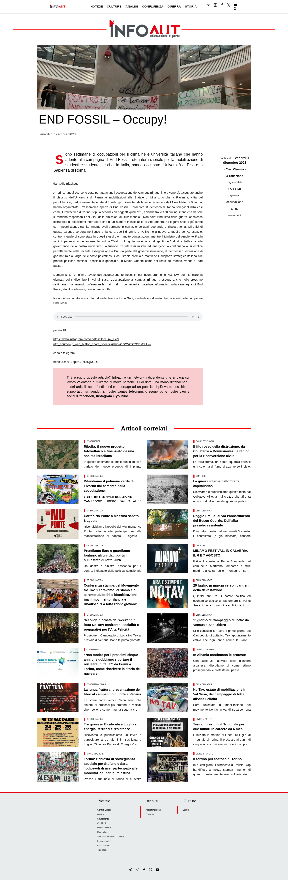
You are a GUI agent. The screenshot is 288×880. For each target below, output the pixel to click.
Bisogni (100, 814)
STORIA (191, 6)
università (234, 215)
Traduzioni (102, 850)
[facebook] (222, 5)
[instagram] (215, 5)
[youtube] (235, 5)
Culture (200, 545)
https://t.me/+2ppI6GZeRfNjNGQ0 (75, 362)
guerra (234, 195)
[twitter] (228, 5)
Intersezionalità (104, 841)
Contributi (202, 476)
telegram (136, 391)
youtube (122, 396)
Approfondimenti (153, 810)
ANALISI (132, 6)
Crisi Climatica (236, 169)
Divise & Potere (204, 719)
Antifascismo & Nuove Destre (110, 836)
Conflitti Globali (205, 441)
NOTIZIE (96, 6)
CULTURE (114, 6)
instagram (104, 396)
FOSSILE (234, 188)
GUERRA (174, 6)
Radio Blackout (68, 183)
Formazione (102, 832)
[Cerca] (235, 8)
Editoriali (150, 814)
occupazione (234, 202)
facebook (87, 396)
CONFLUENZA (153, 6)
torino (234, 208)
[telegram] (208, 5)
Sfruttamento (103, 819)
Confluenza (93, 441)
